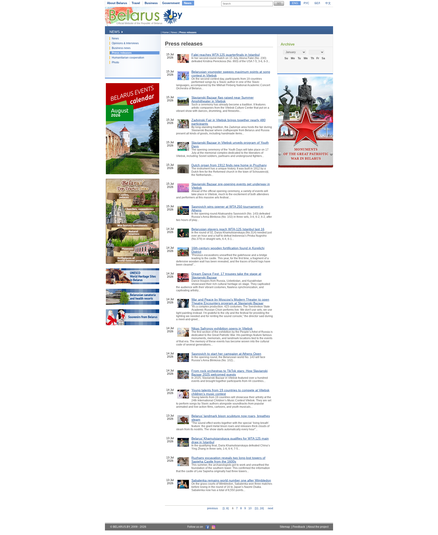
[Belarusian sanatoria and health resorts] (132, 303)
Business (151, 3)
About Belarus (117, 3)
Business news (121, 48)
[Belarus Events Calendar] (132, 173)
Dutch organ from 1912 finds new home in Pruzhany (229, 165)
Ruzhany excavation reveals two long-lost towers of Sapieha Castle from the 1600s (228, 459)
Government (171, 3)
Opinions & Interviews (125, 43)
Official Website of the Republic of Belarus (139, 23)
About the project (318, 526)
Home (165, 32)
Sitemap (285, 526)
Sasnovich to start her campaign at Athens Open (226, 354)
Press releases (122, 52)
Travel (136, 3)
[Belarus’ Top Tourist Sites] (132, 262)
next (270, 508)
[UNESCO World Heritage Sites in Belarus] (132, 283)
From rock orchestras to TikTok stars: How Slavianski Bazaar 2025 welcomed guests (229, 372)
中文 (328, 3)
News (187, 3)
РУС (306, 3)
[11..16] (259, 508)
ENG (295, 3)
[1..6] (226, 508)
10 (250, 508)
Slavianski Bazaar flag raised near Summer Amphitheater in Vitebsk (222, 99)
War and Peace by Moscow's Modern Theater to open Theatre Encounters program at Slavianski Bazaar (230, 301)
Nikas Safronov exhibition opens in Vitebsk (222, 328)
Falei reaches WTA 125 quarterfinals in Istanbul (225, 54)
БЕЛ (317, 3)
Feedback (299, 526)
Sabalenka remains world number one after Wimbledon (231, 480)
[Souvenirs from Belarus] (132, 324)
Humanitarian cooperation (128, 57)
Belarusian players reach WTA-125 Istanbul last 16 (227, 229)
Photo (115, 62)
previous (212, 508)
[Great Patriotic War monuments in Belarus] (305, 166)
